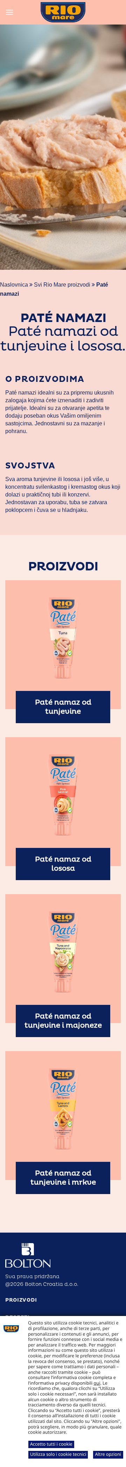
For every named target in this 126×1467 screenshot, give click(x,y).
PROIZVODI (21, 1300)
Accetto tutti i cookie (51, 1444)
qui (97, 1383)
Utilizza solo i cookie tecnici (58, 1454)
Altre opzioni (108, 1454)
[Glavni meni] (9, 12)
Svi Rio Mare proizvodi (62, 285)
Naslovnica (14, 285)
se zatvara (94, 502)
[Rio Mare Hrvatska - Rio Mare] (63, 12)
